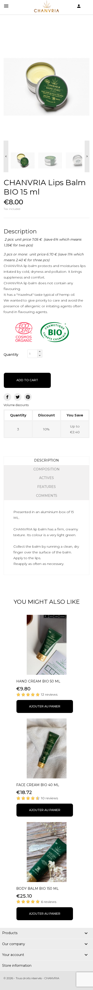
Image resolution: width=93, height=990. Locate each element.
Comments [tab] (46, 495)
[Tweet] (17, 397)
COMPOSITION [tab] (46, 469)
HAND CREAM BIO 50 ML (38, 681)
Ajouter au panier (44, 706)
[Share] (7, 397)
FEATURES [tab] (46, 487)
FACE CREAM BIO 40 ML (37, 785)
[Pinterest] (28, 397)
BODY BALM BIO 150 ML (37, 888)
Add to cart (27, 380)
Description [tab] (46, 460)
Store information (16, 965)
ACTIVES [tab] (46, 478)
